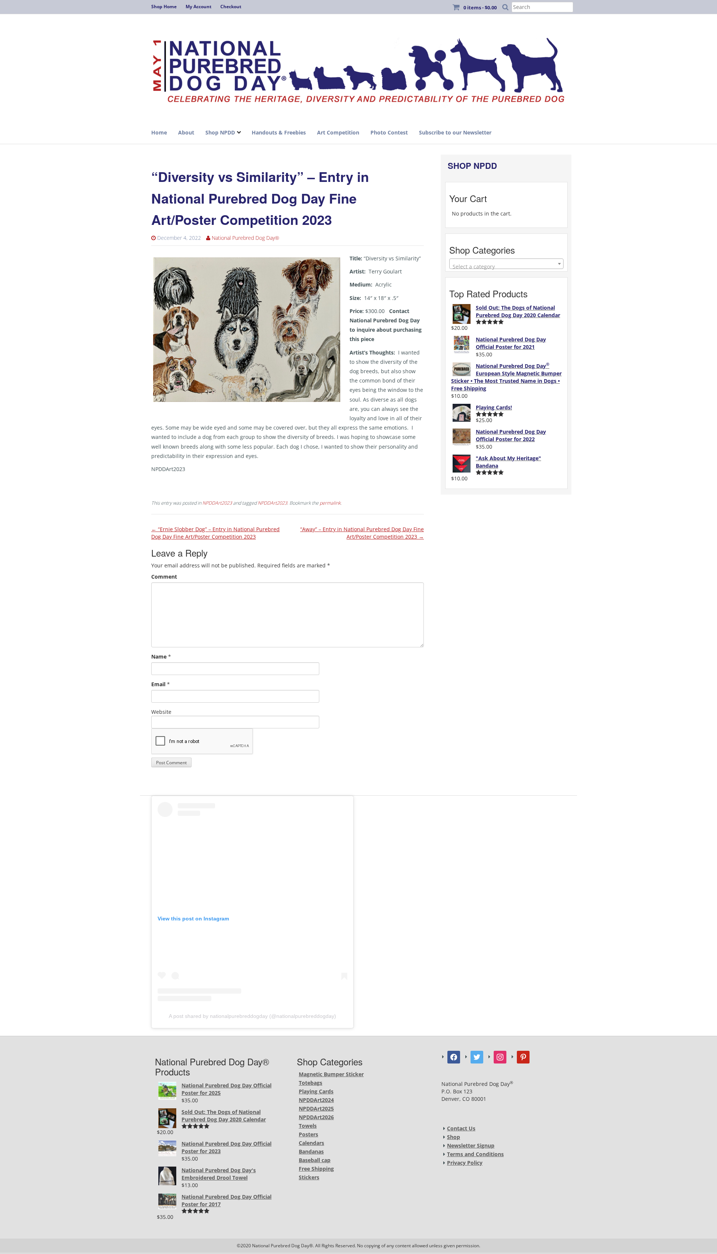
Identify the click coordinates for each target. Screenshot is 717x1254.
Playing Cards (316, 1091)
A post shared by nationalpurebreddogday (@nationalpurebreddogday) (252, 1016)
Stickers (309, 1177)
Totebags (310, 1082)
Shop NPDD (220, 132)
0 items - (480, 7)
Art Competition (338, 132)
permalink (330, 503)
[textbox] (506, 267)
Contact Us (461, 1128)
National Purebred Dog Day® (245, 237)
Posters (308, 1134)
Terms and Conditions (475, 1154)
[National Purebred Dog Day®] (358, 68)
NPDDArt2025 (316, 1108)
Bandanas (311, 1151)
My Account (198, 6)
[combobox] (506, 263)
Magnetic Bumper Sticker (331, 1074)
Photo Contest (389, 132)
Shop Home (164, 6)
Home (159, 132)
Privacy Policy (464, 1162)
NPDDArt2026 (316, 1117)
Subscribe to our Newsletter (455, 132)
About (186, 132)
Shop (453, 1136)
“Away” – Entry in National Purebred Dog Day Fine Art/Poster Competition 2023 (362, 533)
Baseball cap (314, 1160)
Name (159, 656)
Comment (164, 576)
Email (158, 684)
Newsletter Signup (470, 1145)
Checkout (230, 6)
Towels (308, 1125)
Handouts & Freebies (279, 132)
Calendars (311, 1142)
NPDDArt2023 (217, 503)
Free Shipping (316, 1168)
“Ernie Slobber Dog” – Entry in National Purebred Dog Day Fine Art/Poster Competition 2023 (215, 533)
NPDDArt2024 (316, 1099)
